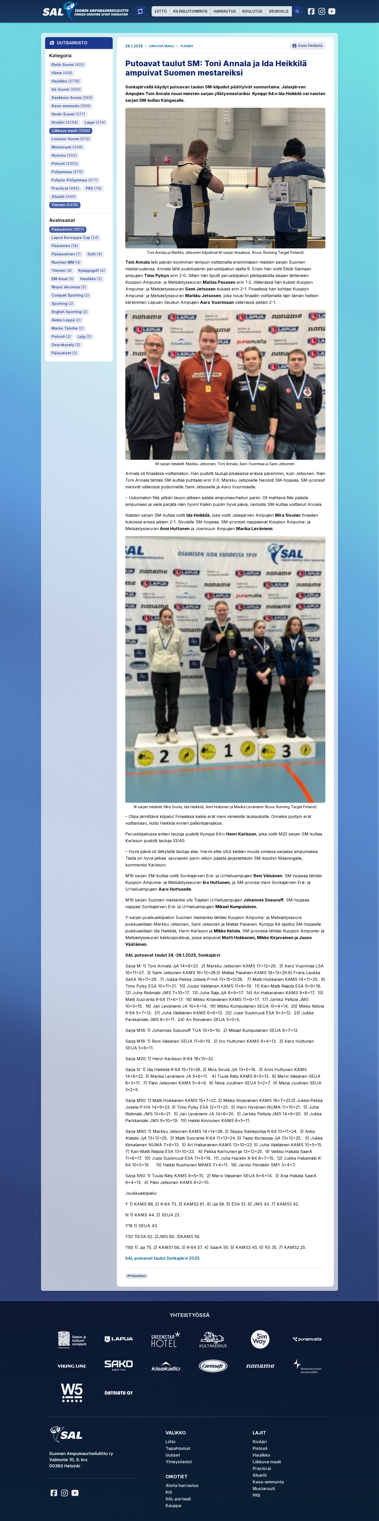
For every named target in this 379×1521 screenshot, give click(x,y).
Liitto (161, 11)
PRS (256, 1495)
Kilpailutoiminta (190, 11)
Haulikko (261, 1455)
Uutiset (173, 1455)
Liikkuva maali (161, 46)
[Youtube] (332, 11)
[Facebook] (311, 11)
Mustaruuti (264, 1488)
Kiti (169, 1492)
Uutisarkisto (72, 42)
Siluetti (260, 1475)
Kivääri (260, 1441)
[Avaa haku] (297, 11)
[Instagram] (322, 11)
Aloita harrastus (182, 1485)
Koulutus (252, 11)
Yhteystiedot (179, 1461)
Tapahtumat (178, 1448)
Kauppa (173, 1505)
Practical (262, 1468)
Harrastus (225, 11)
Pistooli (260, 1448)
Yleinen (186, 46)
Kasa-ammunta (268, 1481)
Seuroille (279, 11)
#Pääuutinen (136, 1276)
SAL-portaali (178, 1498)
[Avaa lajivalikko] (140, 11)
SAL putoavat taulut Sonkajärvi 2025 (162, 1258)
